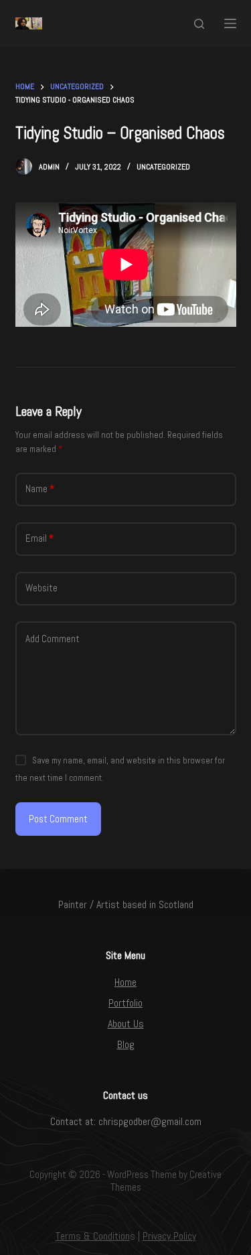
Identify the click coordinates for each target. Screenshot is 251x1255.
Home (125, 982)
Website (41, 587)
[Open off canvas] (230, 23)
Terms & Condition (93, 1236)
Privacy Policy (169, 1236)
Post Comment (58, 818)
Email (39, 538)
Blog (126, 1044)
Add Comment (52, 638)
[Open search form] (199, 24)
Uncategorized (163, 166)
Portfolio (125, 1003)
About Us (126, 1024)
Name (39, 488)
